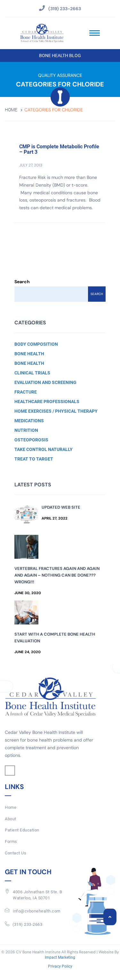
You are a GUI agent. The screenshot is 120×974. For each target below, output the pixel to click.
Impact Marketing (60, 957)
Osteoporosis (31, 439)
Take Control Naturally (43, 449)
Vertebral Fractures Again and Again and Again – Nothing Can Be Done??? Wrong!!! (57, 575)
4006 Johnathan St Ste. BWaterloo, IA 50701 (37, 894)
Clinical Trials (32, 372)
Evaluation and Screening (45, 382)
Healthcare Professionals (46, 401)
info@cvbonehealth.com (36, 911)
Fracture (25, 392)
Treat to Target (33, 458)
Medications (29, 420)
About (10, 818)
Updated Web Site (61, 507)
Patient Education (22, 830)
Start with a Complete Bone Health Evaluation (54, 637)
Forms (11, 841)
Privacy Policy (60, 966)
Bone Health (29, 353)
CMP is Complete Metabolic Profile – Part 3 (59, 149)
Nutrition (26, 430)
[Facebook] (10, 770)
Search (22, 281)
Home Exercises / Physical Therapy (56, 411)
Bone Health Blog (60, 55)
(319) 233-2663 (27, 924)
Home (11, 109)
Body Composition (36, 344)
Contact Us (15, 853)
